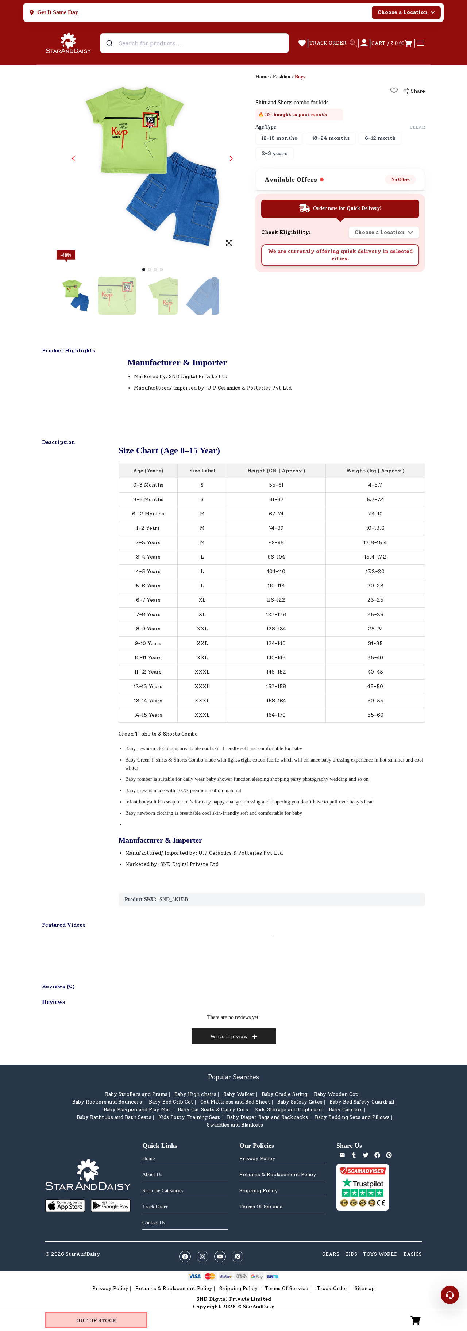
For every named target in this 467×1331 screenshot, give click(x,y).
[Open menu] (420, 43)
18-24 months (331, 138)
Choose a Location (403, 12)
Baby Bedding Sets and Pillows (352, 1117)
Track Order (332, 1288)
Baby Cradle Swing (284, 1094)
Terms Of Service (261, 1207)
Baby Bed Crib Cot (171, 1102)
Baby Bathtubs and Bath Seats (114, 1117)
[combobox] (194, 43)
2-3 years (274, 153)
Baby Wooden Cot (336, 1094)
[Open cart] (416, 1320)
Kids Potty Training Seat (189, 1117)
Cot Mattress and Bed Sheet (235, 1102)
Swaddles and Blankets (235, 1125)
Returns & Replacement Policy (277, 1174)
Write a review (229, 1036)
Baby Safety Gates (300, 1102)
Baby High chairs (195, 1094)
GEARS (330, 1254)
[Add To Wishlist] (394, 90)
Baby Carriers (346, 1109)
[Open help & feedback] (450, 1295)
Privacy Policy (257, 1158)
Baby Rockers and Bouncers (107, 1102)
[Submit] (110, 43)
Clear (417, 127)
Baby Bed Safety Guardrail (361, 1102)
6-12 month (380, 138)
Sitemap (365, 1288)
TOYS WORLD (380, 1254)
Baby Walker (239, 1094)
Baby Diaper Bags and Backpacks (267, 1117)
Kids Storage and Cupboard (288, 1109)
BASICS (413, 1254)
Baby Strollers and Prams (136, 1094)
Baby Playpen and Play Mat (137, 1109)
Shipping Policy (258, 1191)
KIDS (351, 1254)
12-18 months (279, 138)
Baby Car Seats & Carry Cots (213, 1109)
